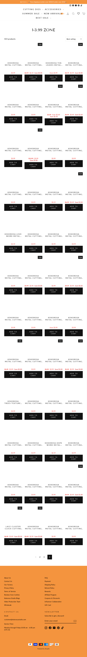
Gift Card (48, 605)
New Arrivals (53, 13)
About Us (7, 578)
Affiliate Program (50, 595)
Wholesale (7, 605)
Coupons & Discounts (52, 598)
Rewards (48, 591)
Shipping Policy (50, 585)
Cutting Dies (32, 9)
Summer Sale (31, 13)
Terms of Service (10, 591)
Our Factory (8, 585)
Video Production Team (12, 602)
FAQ (46, 578)
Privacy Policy (9, 588)
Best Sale (43, 18)
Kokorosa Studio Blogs (12, 598)
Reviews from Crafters (12, 595)
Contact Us (8, 581)
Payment (48, 581)
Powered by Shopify (43, 649)
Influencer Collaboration (53, 602)
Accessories (53, 9)
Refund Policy (49, 588)
